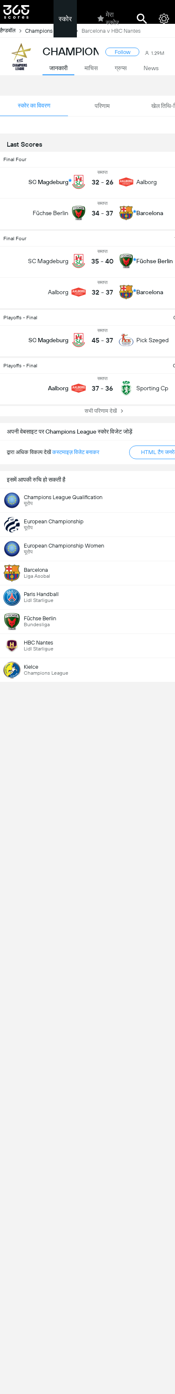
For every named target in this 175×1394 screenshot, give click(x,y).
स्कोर (65, 19)
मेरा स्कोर (112, 19)
